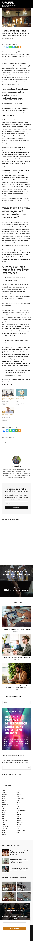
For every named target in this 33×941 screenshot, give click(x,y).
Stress (18, 826)
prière (17, 816)
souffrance (5, 826)
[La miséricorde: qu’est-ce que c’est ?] (8, 410)
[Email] (16, 47)
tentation (4, 828)
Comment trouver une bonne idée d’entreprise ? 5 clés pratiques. (16, 686)
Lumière (18, 808)
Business (7, 437)
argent (4, 792)
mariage (4, 810)
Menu (29, 4)
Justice (12, 437)
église (18, 832)
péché (3, 818)
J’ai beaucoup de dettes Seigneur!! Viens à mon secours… (21, 398)
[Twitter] (7, 47)
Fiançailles (5, 804)
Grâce (3, 806)
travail (18, 828)
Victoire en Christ (20, 830)
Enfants (4, 802)
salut (3, 822)
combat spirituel (20, 798)
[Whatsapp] (10, 47)
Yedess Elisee (16, 466)
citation (18, 796)
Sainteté (18, 820)
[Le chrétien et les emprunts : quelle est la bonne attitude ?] (8, 392)
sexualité (18, 824)
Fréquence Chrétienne (9, 3)
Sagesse (18, 818)
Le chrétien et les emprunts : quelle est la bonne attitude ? (8, 398)
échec (3, 832)
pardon (4, 814)
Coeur (3, 798)
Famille (18, 802)
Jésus (3, 808)
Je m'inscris (15, 928)
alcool (4, 790)
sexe (3, 824)
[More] (19, 47)
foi (17, 804)
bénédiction (19, 794)
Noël (3, 812)
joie (17, 806)
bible (17, 792)
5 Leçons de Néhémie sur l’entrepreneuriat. (17, 629)
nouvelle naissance (21, 810)
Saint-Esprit (5, 820)
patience (18, 814)
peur (3, 816)
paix (17, 812)
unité (3, 830)
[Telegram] (13, 47)
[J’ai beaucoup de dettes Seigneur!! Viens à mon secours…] (21, 392)
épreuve (4, 834)
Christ (3, 796)
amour (18, 790)
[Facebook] (4, 47)
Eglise (18, 800)
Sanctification (19, 822)
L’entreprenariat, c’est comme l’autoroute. (17, 657)
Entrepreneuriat (7, 38)
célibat (4, 800)
